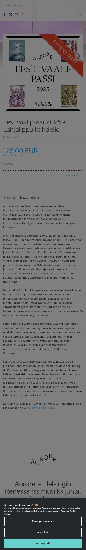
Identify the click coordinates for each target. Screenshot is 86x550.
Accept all (43, 543)
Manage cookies (43, 521)
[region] (43, 524)
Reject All (42, 532)
